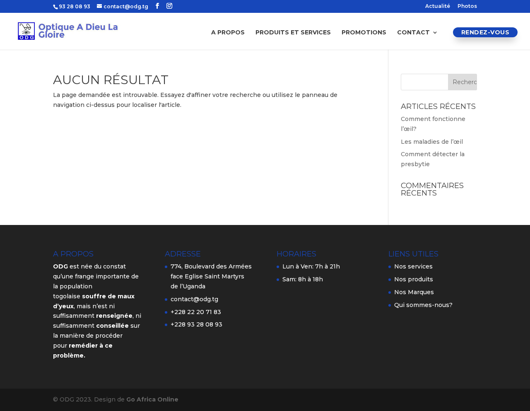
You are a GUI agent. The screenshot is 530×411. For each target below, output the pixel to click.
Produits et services (293, 32)
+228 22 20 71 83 (196, 312)
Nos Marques (414, 292)
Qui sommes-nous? (423, 305)
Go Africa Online (152, 399)
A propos (228, 32)
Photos (467, 6)
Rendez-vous (485, 32)
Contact (413, 32)
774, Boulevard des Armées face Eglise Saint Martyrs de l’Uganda (211, 276)
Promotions (364, 32)
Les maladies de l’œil (432, 141)
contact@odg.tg (194, 299)
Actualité (437, 6)
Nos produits (413, 279)
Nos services (413, 266)
